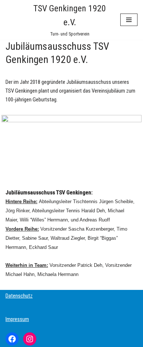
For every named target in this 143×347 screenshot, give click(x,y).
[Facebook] (12, 339)
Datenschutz (19, 295)
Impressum (17, 319)
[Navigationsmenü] (129, 20)
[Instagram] (29, 339)
